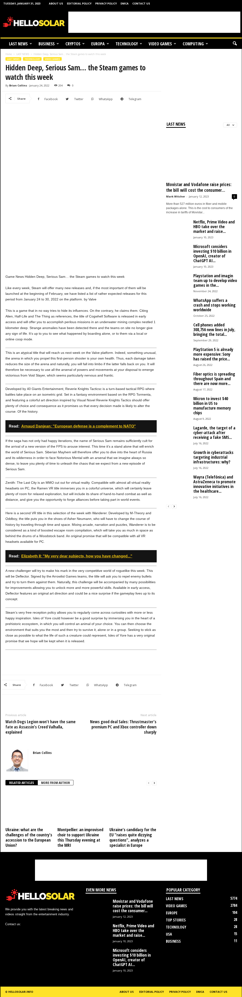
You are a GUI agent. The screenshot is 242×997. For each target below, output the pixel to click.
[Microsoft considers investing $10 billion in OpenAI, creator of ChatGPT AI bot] (178, 256)
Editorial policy (79, 3)
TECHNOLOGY (127, 44)
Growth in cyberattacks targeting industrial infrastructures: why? (213, 457)
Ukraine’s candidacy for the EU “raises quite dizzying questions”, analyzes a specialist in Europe (132, 837)
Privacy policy (106, 3)
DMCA (125, 3)
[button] (234, 44)
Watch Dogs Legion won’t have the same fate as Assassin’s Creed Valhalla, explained (40, 727)
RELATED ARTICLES (21, 782)
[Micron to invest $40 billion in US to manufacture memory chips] (178, 408)
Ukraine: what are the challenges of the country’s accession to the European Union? (28, 837)
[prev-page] (148, 782)
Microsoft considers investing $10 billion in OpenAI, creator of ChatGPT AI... (212, 253)
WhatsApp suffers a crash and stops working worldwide (214, 304)
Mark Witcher (175, 196)
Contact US (141, 3)
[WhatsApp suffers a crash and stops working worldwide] (178, 309)
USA (169, 934)
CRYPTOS (72, 44)
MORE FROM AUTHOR (55, 782)
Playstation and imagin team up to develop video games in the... (215, 280)
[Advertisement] (154, 22)
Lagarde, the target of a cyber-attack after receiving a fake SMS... (214, 432)
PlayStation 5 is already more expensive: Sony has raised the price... (213, 354)
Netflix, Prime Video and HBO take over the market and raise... (214, 226)
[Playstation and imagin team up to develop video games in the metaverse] (178, 285)
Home (8, 54)
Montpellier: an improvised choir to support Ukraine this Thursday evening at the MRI (80, 837)
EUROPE (171, 913)
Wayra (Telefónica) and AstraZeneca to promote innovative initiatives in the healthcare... (214, 484)
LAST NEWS (18, 44)
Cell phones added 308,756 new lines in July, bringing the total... (214, 329)
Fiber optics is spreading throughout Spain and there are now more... (214, 378)
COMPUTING (193, 44)
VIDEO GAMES (160, 44)
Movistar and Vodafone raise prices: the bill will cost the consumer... (199, 187)
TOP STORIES (176, 920)
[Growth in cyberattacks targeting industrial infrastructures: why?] (178, 462)
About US (56, 3)
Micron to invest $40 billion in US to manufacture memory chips (212, 405)
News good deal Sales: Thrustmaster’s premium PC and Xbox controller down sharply (123, 727)
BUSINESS (47, 44)
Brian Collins (18, 85)
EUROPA (98, 44)
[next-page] (154, 782)
